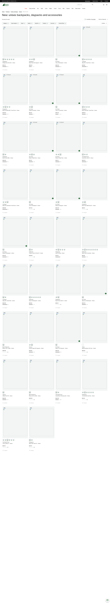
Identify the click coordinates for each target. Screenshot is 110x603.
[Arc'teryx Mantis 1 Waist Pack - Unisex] (41, 143)
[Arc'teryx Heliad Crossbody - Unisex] (41, 95)
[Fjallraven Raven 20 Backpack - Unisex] (41, 286)
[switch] (88, 19)
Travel (55, 8)
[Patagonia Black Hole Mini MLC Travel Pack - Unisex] (15, 95)
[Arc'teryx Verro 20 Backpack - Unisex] (68, 48)
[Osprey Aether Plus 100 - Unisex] (15, 381)
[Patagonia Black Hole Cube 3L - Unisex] (41, 428)
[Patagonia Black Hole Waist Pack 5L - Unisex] (94, 191)
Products (8, 11)
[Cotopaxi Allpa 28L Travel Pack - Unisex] (15, 286)
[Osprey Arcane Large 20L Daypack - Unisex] (41, 333)
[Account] (106, 4)
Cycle (46, 8)
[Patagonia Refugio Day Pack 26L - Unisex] (15, 48)
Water (50, 8)
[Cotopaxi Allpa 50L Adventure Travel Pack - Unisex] (15, 191)
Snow (59, 8)
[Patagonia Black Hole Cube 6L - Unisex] (68, 286)
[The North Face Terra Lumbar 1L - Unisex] (15, 428)
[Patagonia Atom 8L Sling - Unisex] (68, 238)
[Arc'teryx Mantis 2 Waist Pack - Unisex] (68, 143)
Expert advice (95, 1)
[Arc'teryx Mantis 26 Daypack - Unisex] (68, 191)
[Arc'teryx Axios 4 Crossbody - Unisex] (68, 95)
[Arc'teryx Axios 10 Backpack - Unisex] (41, 191)
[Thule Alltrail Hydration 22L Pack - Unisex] (94, 333)
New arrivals (77, 8)
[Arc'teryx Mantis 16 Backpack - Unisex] (15, 238)
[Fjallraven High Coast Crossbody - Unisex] (94, 238)
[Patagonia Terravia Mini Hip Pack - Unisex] (94, 381)
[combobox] (89, 4)
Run (38, 8)
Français (106, 1)
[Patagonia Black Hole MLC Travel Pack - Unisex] (94, 95)
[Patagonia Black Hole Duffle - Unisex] (15, 143)
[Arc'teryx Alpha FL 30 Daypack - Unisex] (68, 333)
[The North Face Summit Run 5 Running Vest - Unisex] (68, 381)
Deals (26, 8)
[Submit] (92, 4)
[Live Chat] (107, 600)
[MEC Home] (6, 4)
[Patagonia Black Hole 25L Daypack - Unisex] (41, 48)
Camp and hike (32, 8)
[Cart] (103, 4)
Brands (83, 8)
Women (68, 8)
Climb (42, 8)
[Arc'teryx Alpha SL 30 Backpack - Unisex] (94, 286)
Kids (72, 8)
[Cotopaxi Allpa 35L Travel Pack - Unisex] (94, 48)
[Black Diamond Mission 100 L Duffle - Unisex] (41, 381)
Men (63, 8)
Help (101, 1)
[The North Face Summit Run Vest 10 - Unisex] (94, 143)
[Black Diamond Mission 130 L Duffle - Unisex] (15, 333)
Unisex (20, 11)
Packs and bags (14, 11)
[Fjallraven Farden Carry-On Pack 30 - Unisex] (41, 238)
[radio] (3, 59)
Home (3, 11)
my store (93, 19)
